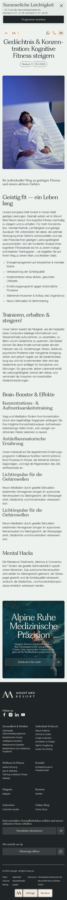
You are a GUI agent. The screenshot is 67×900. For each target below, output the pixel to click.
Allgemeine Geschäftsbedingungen (19, 880)
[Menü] (6, 33)
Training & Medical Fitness (14, 774)
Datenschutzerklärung (6, 880)
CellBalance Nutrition (12, 741)
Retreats (6, 778)
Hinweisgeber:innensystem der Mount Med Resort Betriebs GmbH (50, 880)
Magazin (6, 794)
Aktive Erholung (9, 767)
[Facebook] (4, 715)
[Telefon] (54, 33)
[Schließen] (61, 5)
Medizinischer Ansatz (12, 737)
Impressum (32, 877)
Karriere (38, 794)
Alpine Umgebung (44, 745)
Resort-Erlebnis (42, 730)
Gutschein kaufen (10, 809)
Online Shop (41, 809)
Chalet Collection (43, 738)
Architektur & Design (45, 741)
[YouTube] (23, 715)
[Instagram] (10, 715)
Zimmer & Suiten (43, 734)
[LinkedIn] (17, 715)
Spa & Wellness (9, 771)
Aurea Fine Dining (43, 749)
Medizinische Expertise (13, 745)
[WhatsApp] (48, 33)
